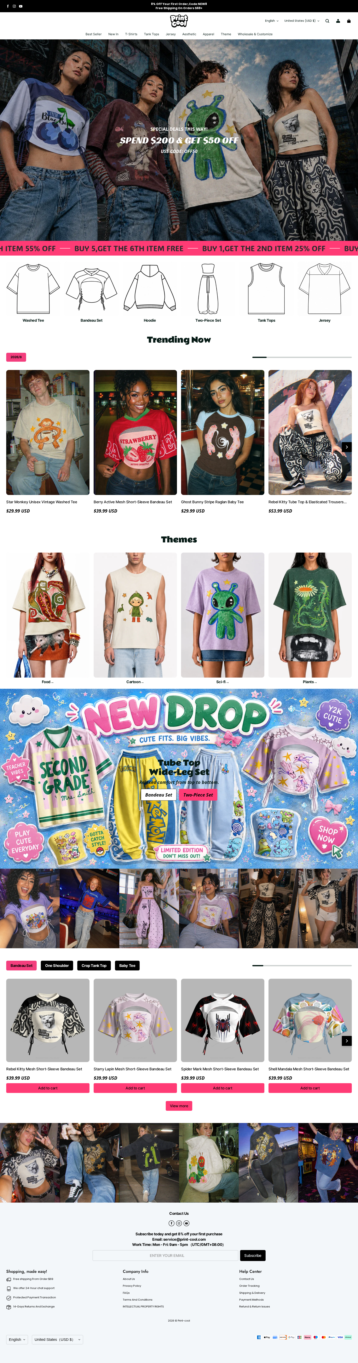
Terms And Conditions (137, 1300)
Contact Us (246, 1279)
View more (179, 1106)
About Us (129, 1279)
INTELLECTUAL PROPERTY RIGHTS (143, 1306)
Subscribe (252, 1255)
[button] (327, 21)
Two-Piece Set (198, 795)
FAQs (126, 1293)
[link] (131, 34)
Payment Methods (251, 1300)
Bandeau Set (158, 795)
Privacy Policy (132, 1286)
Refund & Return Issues (254, 1306)
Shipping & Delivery (252, 1293)
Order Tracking (249, 1286)
